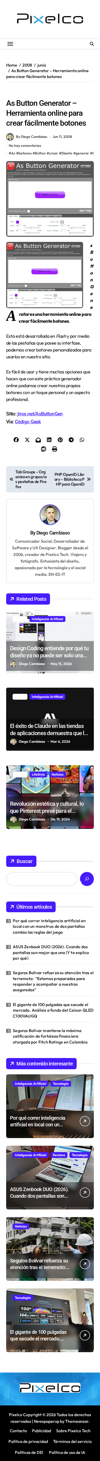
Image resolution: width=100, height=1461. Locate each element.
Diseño (13, 92)
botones (25, 153)
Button (40, 153)
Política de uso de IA (66, 1452)
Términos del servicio (72, 1441)
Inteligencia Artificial (47, 619)
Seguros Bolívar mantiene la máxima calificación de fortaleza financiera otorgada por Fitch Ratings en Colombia (50, 1036)
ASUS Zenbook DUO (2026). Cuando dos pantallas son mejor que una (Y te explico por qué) (51, 952)
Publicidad (41, 1430)
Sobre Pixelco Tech (73, 1430)
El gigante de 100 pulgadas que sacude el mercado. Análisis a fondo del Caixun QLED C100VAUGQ (53, 1010)
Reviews (59, 1155)
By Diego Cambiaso (31, 136)
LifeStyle (38, 774)
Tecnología (61, 1083)
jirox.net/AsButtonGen (40, 414)
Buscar (25, 861)
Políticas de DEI (29, 1452)
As (13, 153)
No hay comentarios (25, 145)
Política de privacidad (28, 1441)
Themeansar (76, 1421)
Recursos (32, 92)
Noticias (58, 774)
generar (82, 153)
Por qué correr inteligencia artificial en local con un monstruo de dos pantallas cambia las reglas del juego (49, 926)
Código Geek (28, 422)
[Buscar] (87, 879)
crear (53, 153)
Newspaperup (46, 1421)
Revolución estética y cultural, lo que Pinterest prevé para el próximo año (47, 811)
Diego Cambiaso (53, 533)
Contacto (18, 1430)
